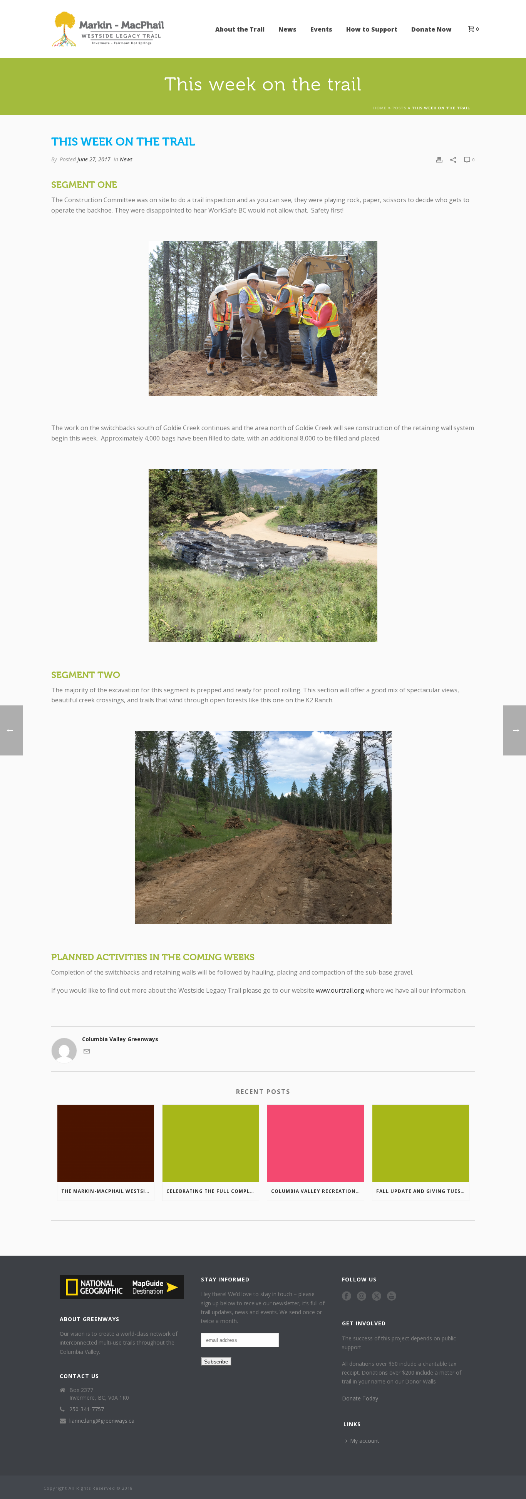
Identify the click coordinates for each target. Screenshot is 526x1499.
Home (380, 107)
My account (364, 1440)
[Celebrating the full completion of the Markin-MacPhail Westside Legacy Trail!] (210, 1143)
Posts (399, 107)
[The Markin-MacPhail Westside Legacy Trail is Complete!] (105, 1143)
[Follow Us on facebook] (346, 1296)
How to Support (371, 29)
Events (321, 29)
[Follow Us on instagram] (361, 1296)
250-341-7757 (86, 1409)
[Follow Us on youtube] (391, 1296)
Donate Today (360, 1398)
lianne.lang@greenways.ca (101, 1420)
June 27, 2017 (94, 159)
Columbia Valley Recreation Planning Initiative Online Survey (317, 1191)
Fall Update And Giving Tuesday (422, 1191)
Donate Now (431, 29)
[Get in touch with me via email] (87, 1052)
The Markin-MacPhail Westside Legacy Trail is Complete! (107, 1191)
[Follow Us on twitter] (376, 1296)
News (287, 29)
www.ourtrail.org (340, 990)
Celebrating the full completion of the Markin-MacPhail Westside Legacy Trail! (212, 1191)
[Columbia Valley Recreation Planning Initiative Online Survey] (315, 1143)
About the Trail (240, 29)
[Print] (439, 159)
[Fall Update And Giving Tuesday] (420, 1143)
